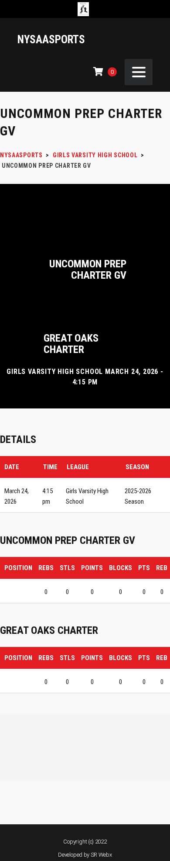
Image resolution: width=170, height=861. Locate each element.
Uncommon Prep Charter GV (87, 269)
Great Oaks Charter (71, 344)
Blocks (120, 568)
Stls (67, 568)
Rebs (46, 568)
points (92, 568)
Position (18, 568)
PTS (144, 568)
